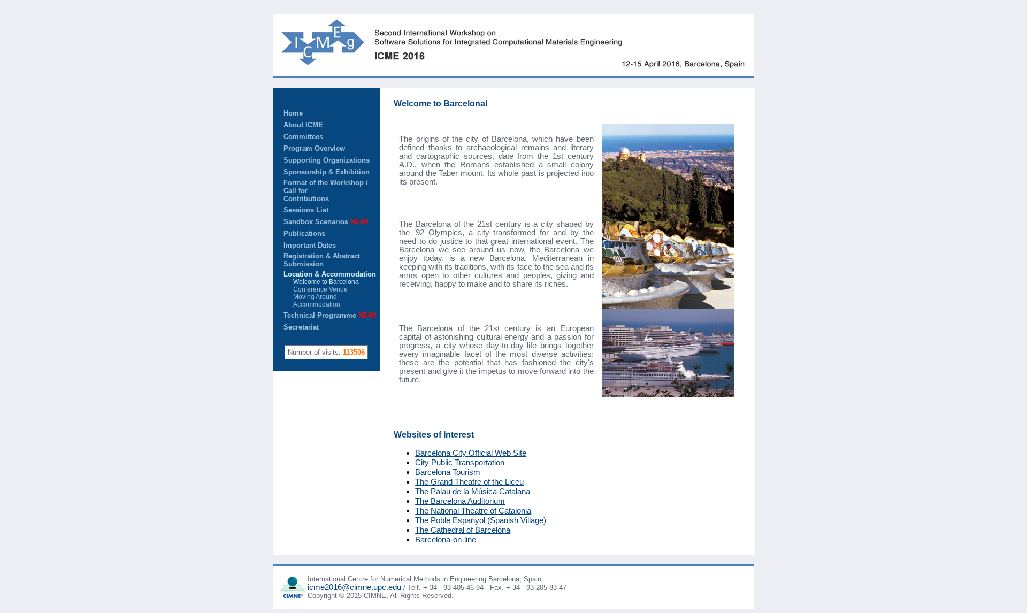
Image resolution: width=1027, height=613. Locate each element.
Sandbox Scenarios (326, 222)
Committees (303, 137)
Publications (304, 233)
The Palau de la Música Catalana (472, 491)
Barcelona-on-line (445, 539)
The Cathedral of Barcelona (462, 530)
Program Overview (314, 148)
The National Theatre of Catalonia (473, 511)
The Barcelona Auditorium (460, 501)
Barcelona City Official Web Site (470, 453)
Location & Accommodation (329, 274)
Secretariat (301, 327)
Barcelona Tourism (447, 472)
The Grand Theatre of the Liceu (469, 482)
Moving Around (310, 297)
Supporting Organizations (326, 160)
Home (293, 113)
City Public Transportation (459, 462)
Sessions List (305, 210)
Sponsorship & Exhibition (326, 172)
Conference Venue (315, 289)
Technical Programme (330, 315)
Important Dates (309, 245)
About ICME (303, 125)
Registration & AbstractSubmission (321, 260)
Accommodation (311, 304)
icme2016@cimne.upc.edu (354, 587)
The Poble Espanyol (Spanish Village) (480, 520)
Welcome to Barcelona (321, 282)
